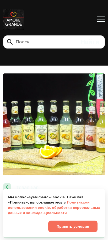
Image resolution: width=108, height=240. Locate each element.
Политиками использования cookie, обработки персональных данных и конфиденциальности (54, 207)
